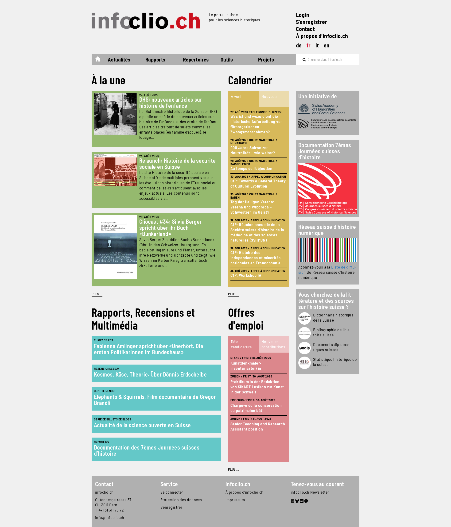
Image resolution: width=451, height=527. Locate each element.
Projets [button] (266, 59)
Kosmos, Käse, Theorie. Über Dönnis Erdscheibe (150, 374)
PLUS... (97, 294)
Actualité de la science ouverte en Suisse (142, 425)
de (299, 45)
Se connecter (171, 492)
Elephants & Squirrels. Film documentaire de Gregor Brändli (155, 399)
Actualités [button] (119, 59)
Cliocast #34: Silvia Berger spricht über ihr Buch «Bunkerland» (170, 227)
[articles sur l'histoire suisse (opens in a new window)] (304, 318)
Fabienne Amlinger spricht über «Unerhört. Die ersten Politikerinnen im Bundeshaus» (148, 348)
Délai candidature (241, 344)
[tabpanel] (258, 196)
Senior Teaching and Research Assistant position (257, 426)
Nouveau (269, 96)
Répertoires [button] (196, 59)
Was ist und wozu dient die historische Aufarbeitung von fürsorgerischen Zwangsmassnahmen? (256, 124)
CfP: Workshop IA (245, 275)
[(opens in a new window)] (327, 250)
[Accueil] (148, 20)
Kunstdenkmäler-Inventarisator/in (246, 365)
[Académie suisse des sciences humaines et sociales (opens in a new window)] (327, 109)
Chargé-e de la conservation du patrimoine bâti (256, 408)
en (327, 45)
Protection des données (181, 499)
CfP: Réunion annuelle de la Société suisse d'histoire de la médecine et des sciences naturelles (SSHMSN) (257, 232)
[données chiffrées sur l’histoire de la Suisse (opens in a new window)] (304, 363)
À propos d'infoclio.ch (245, 492)
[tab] (243, 99)
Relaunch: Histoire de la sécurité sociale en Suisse (177, 163)
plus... (233, 294)
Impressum (235, 499)
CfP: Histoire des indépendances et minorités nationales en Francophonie (255, 257)
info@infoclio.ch (109, 517)
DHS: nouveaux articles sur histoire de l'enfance (170, 102)
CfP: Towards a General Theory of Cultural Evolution (258, 183)
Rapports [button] (155, 59)
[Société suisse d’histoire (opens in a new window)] (327, 124)
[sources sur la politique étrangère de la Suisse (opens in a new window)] (304, 348)
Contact (305, 28)
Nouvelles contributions (273, 344)
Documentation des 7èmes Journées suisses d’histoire (146, 450)
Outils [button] (227, 59)
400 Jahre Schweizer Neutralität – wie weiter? (252, 150)
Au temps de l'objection (251, 168)
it (317, 45)
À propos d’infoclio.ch (322, 35)
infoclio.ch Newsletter (310, 492)
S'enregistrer (311, 21)
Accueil (100, 60)
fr (309, 45)
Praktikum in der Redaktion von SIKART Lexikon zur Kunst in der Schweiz (257, 386)
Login (302, 14)
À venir (237, 96)
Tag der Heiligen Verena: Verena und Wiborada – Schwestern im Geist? (252, 207)
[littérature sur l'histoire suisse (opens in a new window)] (304, 333)
